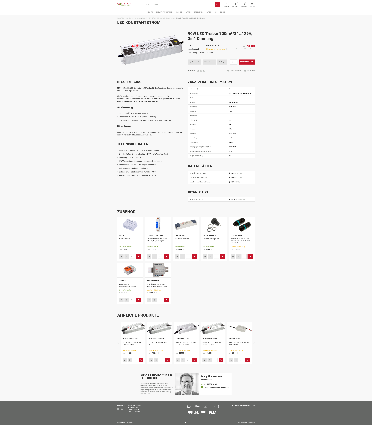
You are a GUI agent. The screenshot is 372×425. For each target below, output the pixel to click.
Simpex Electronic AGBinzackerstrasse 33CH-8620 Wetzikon (134, 407)
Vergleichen (210, 62)
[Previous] (118, 343)
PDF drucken (251, 70)
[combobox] (183, 4)
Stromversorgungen (135, 18)
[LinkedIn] (201, 70)
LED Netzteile (158, 18)
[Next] (254, 343)
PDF (236, 173)
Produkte (149, 12)
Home (119, 18)
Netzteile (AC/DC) (147, 18)
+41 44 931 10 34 (210, 384)
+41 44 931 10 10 (134, 411)
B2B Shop (223, 12)
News (215, 12)
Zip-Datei (238, 199)
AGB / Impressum (242, 422)
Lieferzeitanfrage (236, 70)
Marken (188, 12)
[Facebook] (204, 70)
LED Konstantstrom (169, 18)
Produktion (198, 12)
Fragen (223, 62)
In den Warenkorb (246, 62)
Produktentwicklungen (164, 12)
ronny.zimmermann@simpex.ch (216, 387)
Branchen (179, 12)
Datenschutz (251, 422)
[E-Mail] (198, 70)
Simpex (208, 12)
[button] (194, 62)
